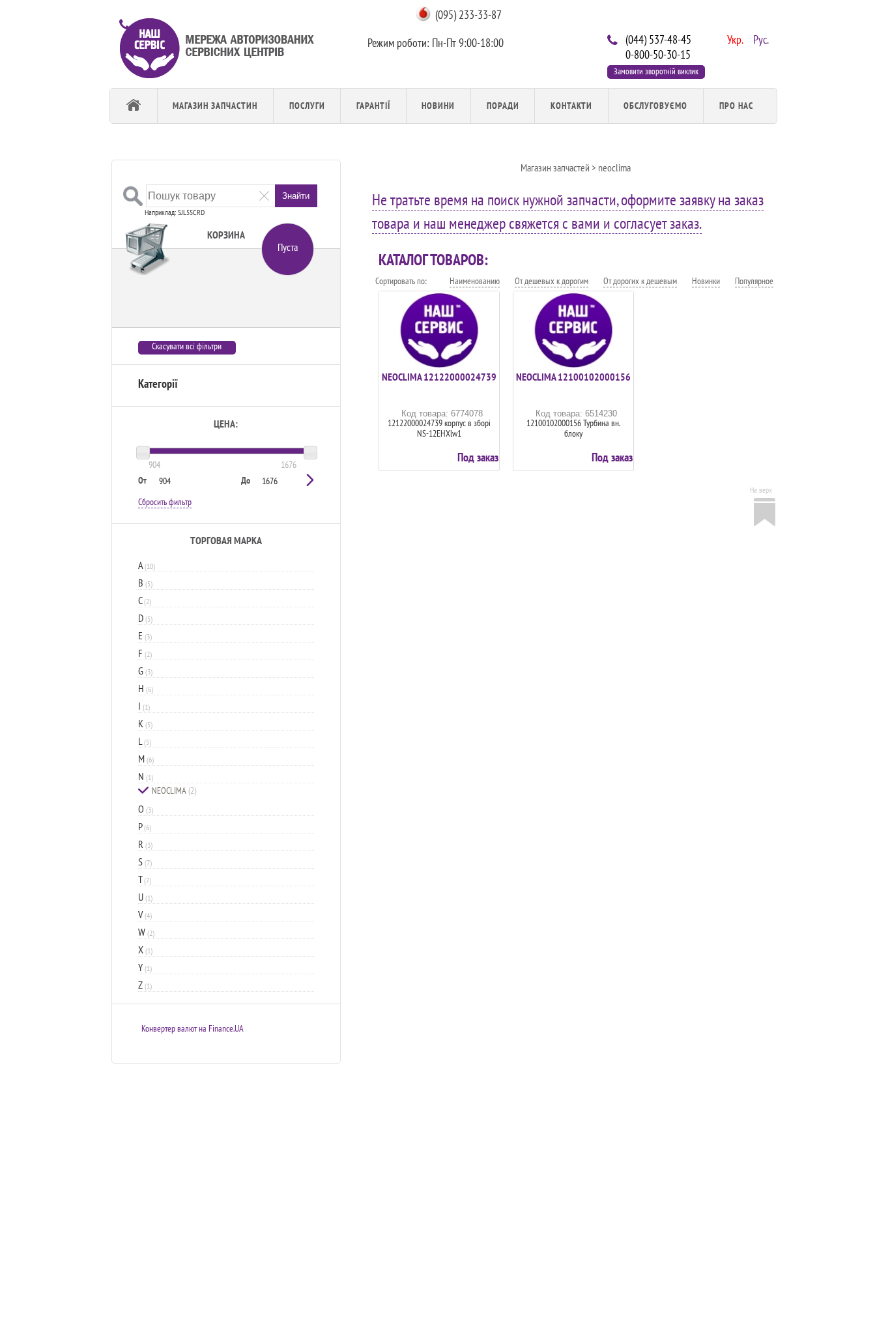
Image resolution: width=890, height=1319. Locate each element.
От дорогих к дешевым (640, 281)
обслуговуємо (655, 105)
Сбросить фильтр (165, 502)
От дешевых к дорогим (551, 281)
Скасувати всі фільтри (187, 346)
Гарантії (373, 105)
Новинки (706, 281)
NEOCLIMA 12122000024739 (439, 376)
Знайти (295, 196)
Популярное (754, 281)
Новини (438, 105)
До (245, 480)
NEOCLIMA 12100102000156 (573, 376)
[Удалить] (264, 195)
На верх (761, 490)
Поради (503, 105)
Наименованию (475, 281)
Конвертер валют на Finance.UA (192, 1028)
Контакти (571, 105)
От (142, 480)
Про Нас (736, 105)
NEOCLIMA (174, 790)
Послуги (307, 105)
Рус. (759, 38)
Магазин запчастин (215, 105)
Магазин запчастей (555, 167)
